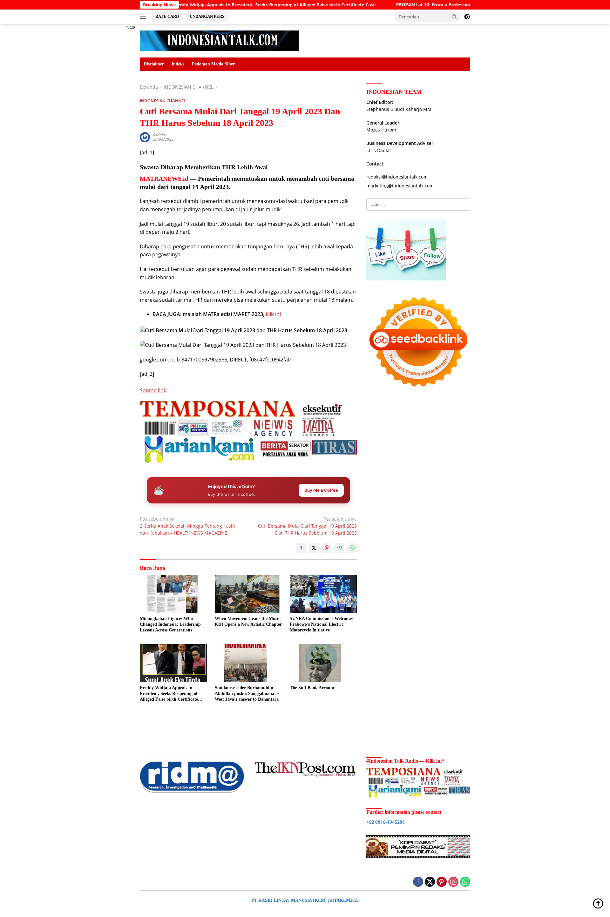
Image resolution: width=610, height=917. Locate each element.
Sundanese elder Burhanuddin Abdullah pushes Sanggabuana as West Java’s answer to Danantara (247, 693)
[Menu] (144, 16)
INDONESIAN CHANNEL (163, 101)
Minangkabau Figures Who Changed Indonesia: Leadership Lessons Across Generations (170, 624)
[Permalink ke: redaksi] (145, 137)
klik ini (273, 314)
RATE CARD (167, 16)
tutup (130, 27)
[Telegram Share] (339, 548)
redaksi (159, 135)
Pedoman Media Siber (213, 64)
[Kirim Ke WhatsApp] (352, 548)
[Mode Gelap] (467, 16)
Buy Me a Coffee (321, 490)
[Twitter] (430, 882)
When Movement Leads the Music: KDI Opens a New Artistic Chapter (248, 621)
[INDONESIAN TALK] (219, 40)
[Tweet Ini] (314, 548)
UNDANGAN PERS (207, 16)
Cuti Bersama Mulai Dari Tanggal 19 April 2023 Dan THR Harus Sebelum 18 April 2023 (307, 526)
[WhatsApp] (465, 882)
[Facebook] (418, 882)
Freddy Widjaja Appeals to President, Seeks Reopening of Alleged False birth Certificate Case (235, 5)
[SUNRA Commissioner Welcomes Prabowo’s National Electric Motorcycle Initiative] (323, 594)
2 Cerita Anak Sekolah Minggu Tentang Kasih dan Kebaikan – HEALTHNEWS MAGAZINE (187, 526)
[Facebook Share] (301, 548)
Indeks (178, 64)
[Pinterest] (442, 882)
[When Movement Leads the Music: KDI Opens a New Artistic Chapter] (248, 594)
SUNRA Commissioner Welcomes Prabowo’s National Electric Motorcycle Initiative (321, 624)
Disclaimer (154, 64)
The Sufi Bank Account (312, 687)
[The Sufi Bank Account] (323, 663)
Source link (153, 390)
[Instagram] (453, 882)
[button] (454, 16)
